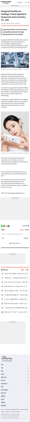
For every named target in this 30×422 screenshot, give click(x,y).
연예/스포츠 (4, 377)
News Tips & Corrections (15, 411)
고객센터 (7, 411)
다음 (27, 316)
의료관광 (3, 402)
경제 (2, 371)
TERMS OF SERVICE (24, 409)
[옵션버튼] (28, 24)
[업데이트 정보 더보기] (13, 23)
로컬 (27, 270)
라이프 (2, 374)
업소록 (2, 399)
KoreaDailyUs (4, 390)
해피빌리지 (3, 405)
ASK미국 (3, 380)
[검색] (26, 2)
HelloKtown (4, 383)
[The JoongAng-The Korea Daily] (7, 359)
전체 (22, 270)
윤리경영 (2, 411)
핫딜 (2, 386)
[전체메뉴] (28, 2)
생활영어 (3, 396)
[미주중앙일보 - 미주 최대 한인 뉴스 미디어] (6, 2)
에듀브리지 (3, 393)
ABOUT (2, 409)
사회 (2, 368)
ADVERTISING (8, 409)
